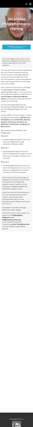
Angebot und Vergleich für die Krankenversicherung (16, 47)
